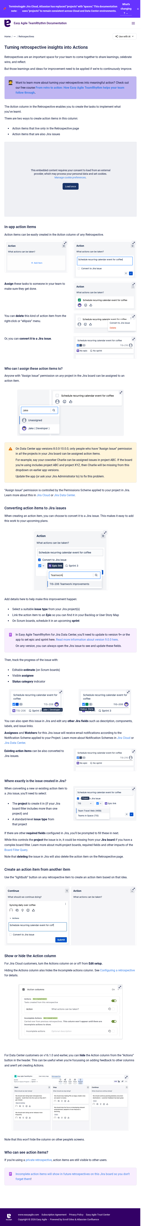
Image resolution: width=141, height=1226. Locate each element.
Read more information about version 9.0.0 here (87, 639)
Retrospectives (26, 36)
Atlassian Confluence (88, 1219)
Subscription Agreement (53, 1214)
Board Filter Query (15, 850)
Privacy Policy (76, 1214)
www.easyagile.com (28, 1214)
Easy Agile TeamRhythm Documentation (40, 23)
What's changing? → (126, 9)
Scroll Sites (68, 1219)
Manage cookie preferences (70, 177)
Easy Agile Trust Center (98, 1214)
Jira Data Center (64, 495)
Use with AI (125, 36)
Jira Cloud (43, 495)
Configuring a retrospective (117, 970)
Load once (70, 186)
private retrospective (39, 1160)
